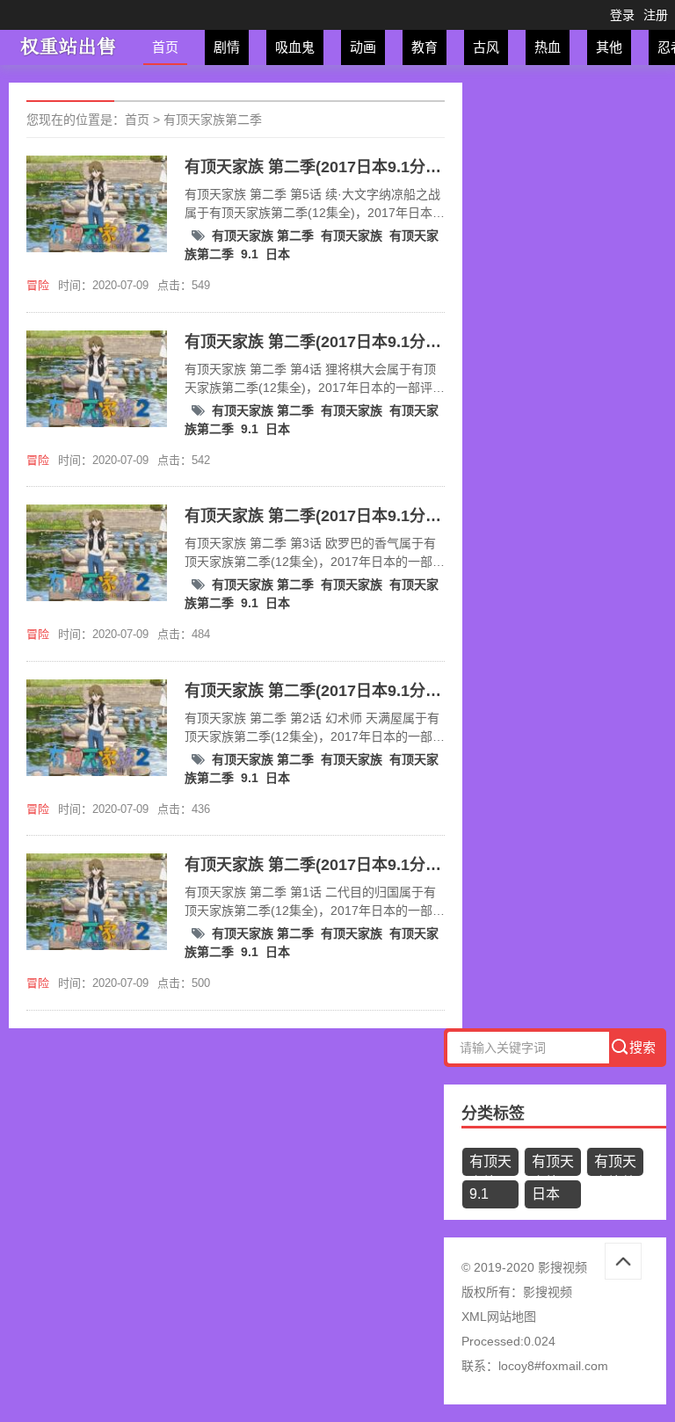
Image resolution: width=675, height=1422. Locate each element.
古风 (486, 47)
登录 (622, 15)
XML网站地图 (498, 1317)
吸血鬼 (295, 47)
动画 (363, 47)
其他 (609, 47)
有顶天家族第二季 (212, 119)
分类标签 (493, 1113)
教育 (424, 47)
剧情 (227, 47)
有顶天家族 (351, 236)
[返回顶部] (623, 1261)
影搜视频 (547, 1292)
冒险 (37, 285)
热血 (547, 47)
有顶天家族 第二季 (263, 236)
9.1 (249, 254)
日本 (277, 254)
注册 (655, 15)
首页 (165, 47)
